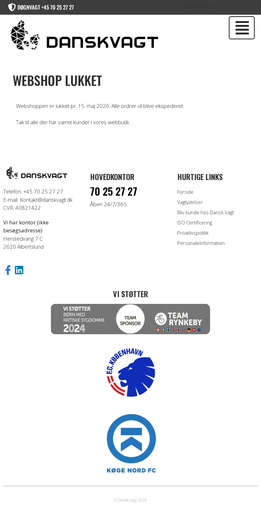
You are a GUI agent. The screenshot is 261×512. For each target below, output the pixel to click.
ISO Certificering (194, 222)
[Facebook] (8, 270)
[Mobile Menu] (242, 27)
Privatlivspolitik (192, 233)
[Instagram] (19, 270)
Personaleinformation (201, 243)
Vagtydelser (190, 202)
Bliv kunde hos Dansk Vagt (205, 212)
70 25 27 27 (113, 191)
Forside (185, 192)
